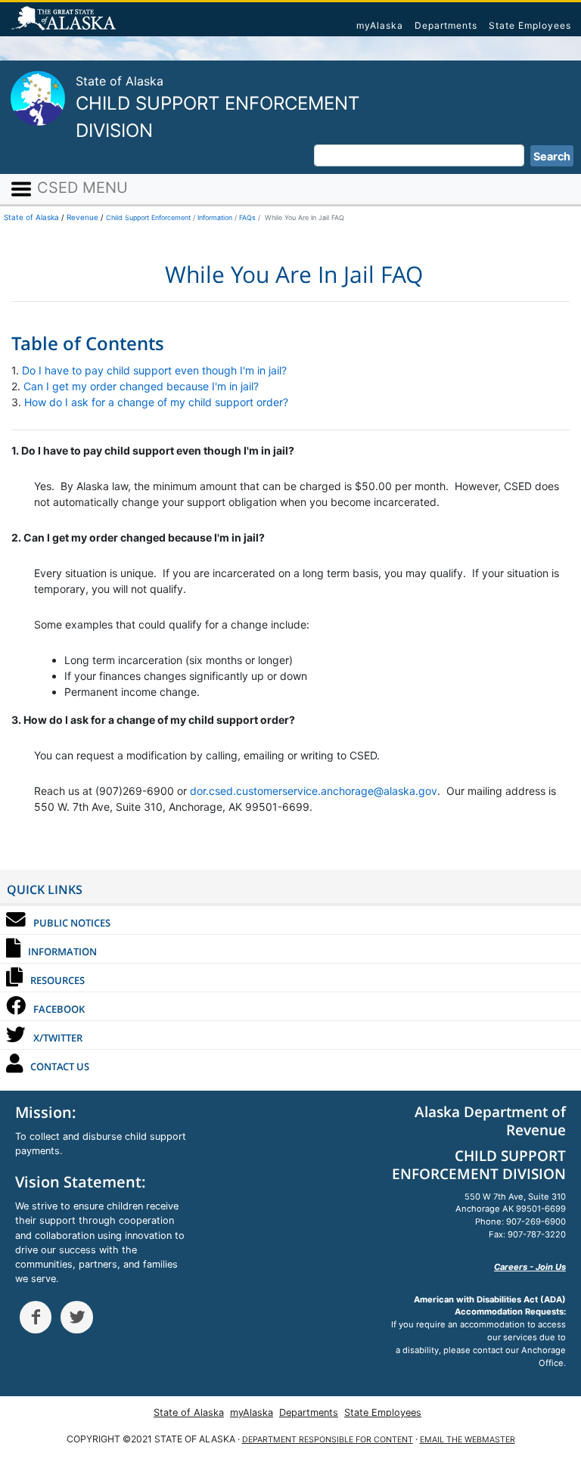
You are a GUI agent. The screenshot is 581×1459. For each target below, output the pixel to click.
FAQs (247, 217)
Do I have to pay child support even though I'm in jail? (154, 370)
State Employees (530, 25)
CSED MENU (80, 187)
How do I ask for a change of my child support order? (156, 402)
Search (551, 156)
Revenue (82, 217)
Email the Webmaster (467, 1440)
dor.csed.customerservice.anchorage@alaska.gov (313, 790)
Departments (446, 25)
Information (214, 217)
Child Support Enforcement (148, 217)
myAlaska (379, 25)
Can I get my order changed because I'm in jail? (141, 386)
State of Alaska (65, 19)
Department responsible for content (327, 1440)
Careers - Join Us (530, 1267)
